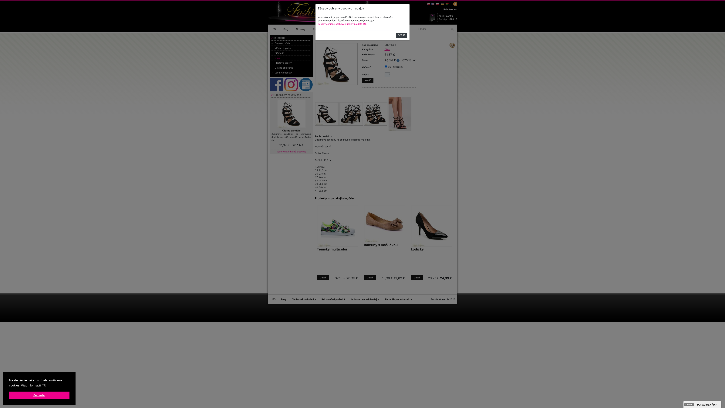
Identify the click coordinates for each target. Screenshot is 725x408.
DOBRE (401, 35)
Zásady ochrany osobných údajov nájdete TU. (342, 23)
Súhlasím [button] (39, 395)
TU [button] (44, 385)
